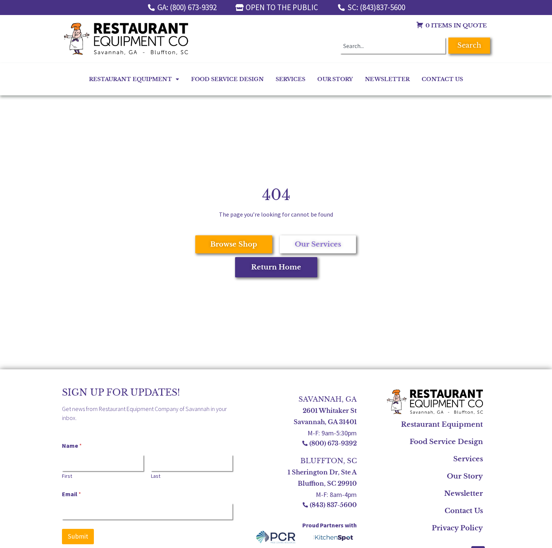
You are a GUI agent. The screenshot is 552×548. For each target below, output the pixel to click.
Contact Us (442, 79)
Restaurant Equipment (130, 79)
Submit (78, 536)
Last (155, 476)
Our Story (335, 79)
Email (71, 494)
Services (291, 79)
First (67, 476)
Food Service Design (227, 79)
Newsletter (387, 79)
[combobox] (392, 46)
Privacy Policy (457, 528)
